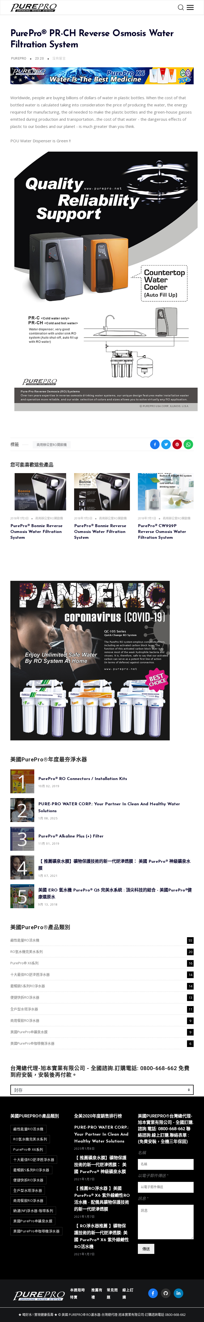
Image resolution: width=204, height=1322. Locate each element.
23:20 (40, 58)
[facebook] (153, 1293)
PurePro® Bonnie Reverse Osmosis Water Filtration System (36, 532)
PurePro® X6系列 (24, 963)
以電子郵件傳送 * (153, 1176)
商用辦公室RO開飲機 (52, 445)
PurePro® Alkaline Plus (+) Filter (71, 836)
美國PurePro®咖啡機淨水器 (32, 1043)
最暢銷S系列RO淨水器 (27, 985)
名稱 (142, 1153)
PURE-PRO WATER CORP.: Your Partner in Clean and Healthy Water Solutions (101, 1134)
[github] (166, 1293)
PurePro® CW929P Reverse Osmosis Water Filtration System (162, 532)
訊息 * (143, 1199)
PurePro (18, 58)
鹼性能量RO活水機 (24, 940)
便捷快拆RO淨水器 (24, 997)
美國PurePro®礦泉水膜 (29, 1031)
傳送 (146, 1248)
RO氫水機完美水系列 (26, 951)
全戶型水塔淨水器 (24, 1008)
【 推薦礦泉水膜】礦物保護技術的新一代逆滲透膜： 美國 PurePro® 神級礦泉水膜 (100, 1165)
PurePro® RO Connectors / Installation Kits (82, 779)
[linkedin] (178, 1293)
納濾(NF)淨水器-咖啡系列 (33, 1210)
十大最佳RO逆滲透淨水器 (30, 974)
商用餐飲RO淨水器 (24, 1020)
